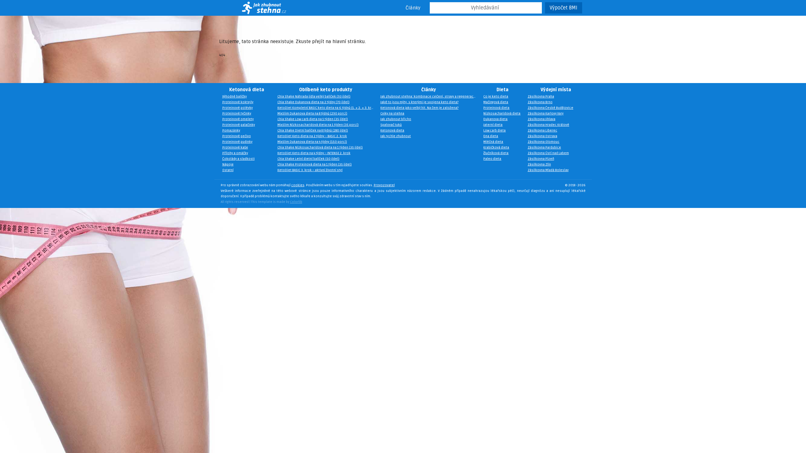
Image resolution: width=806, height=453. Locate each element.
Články (413, 8)
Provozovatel (384, 185)
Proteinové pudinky (237, 142)
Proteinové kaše (235, 147)
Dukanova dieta (495, 119)
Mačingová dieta (495, 102)
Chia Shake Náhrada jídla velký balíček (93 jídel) (313, 96)
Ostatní (228, 170)
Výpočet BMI (563, 8)
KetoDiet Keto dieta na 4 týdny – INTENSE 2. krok (313, 153)
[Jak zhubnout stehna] (255, 8)
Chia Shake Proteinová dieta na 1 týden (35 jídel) (314, 164)
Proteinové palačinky (238, 125)
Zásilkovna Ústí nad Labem (548, 153)
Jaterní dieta (492, 125)
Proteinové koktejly (237, 102)
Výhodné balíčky (234, 96)
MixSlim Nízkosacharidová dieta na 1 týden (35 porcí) (318, 125)
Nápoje (228, 164)
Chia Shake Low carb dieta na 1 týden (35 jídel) (312, 119)
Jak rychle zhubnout (395, 136)
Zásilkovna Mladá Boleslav (548, 170)
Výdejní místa (556, 89)
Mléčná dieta (493, 142)
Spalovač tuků (391, 125)
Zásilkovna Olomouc (543, 142)
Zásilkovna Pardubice (544, 147)
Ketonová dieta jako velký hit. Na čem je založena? (419, 108)
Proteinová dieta (496, 108)
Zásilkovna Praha (541, 96)
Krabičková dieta (496, 147)
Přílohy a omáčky (235, 153)
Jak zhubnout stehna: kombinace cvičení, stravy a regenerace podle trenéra (430, 96)
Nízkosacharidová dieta (501, 113)
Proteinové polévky (237, 108)
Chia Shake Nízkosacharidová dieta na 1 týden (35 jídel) (320, 147)
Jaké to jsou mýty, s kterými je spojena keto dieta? (419, 102)
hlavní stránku (348, 41)
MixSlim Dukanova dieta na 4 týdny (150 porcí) (312, 142)
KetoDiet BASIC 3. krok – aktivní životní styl (310, 170)
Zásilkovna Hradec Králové (548, 125)
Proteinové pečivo (236, 136)
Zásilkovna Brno (540, 102)
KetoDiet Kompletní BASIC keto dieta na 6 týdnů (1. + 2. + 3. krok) (327, 108)
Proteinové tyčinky (236, 113)
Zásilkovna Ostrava (542, 136)
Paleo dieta (492, 159)
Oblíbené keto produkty (325, 89)
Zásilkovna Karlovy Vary (546, 113)
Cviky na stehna (392, 113)
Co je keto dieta (495, 96)
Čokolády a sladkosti (238, 159)
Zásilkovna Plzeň (541, 159)
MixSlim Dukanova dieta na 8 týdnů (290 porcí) (312, 113)
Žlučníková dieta (495, 153)
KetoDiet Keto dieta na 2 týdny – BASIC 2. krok (312, 136)
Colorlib (296, 202)
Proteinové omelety (238, 119)
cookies (297, 185)
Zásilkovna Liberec (542, 130)
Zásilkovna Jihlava (541, 119)
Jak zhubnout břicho (395, 119)
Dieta (502, 89)
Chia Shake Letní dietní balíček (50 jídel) (308, 159)
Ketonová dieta (246, 89)
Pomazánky (231, 130)
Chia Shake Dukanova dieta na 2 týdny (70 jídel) (313, 102)
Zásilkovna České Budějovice (550, 108)
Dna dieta (490, 136)
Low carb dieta (494, 130)
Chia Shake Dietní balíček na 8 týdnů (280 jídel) (312, 130)
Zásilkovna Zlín (539, 164)
